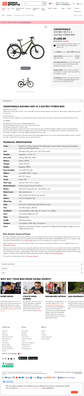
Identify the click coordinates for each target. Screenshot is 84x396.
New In (9, 9)
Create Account (66, 4)
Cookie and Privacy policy (26, 388)
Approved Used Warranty (7, 348)
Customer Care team (32, 256)
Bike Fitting (24, 333)
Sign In (57, 4)
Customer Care (6, 327)
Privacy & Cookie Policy (46, 337)
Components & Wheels (36, 9)
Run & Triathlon (43, 9)
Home (3, 15)
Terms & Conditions (45, 339)
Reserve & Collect (6, 344)
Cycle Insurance (25, 337)
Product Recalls (5, 342)
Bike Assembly (28, 240)
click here (39, 310)
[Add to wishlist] (46, 27)
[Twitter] (9, 359)
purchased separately (57, 253)
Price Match (4, 340)
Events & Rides (25, 331)
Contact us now (12, 309)
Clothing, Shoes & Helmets (20, 9)
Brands (55, 8)
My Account (4, 331)
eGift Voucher (5, 335)
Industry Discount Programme (28, 342)
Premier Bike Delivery (69, 79)
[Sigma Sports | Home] (11, 3)
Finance (23, 340)
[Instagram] (14, 359)
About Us (43, 327)
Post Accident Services (27, 348)
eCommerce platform (35, 373)
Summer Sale (4, 9)
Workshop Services (26, 344)
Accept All (74, 392)
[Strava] (3, 359)
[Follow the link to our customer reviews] (9, 364)
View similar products (25, 22)
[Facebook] (6, 359)
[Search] (44, 3)
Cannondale (9, 15)
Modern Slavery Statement (77, 372)
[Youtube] (11, 359)
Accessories (28, 8)
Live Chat (14, 353)
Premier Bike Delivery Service (55, 305)
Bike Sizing (24, 335)
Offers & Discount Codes (7, 337)
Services (24, 327)
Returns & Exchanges (6, 346)
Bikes (13, 8)
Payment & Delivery (6, 339)
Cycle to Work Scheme (27, 339)
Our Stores (43, 335)
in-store (2, 310)
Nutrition (50, 8)
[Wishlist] (74, 4)
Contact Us (4, 333)
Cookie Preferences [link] (78, 373)
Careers (43, 333)
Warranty (4, 350)
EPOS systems (43, 373)
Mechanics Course (26, 346)
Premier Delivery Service (9, 245)
